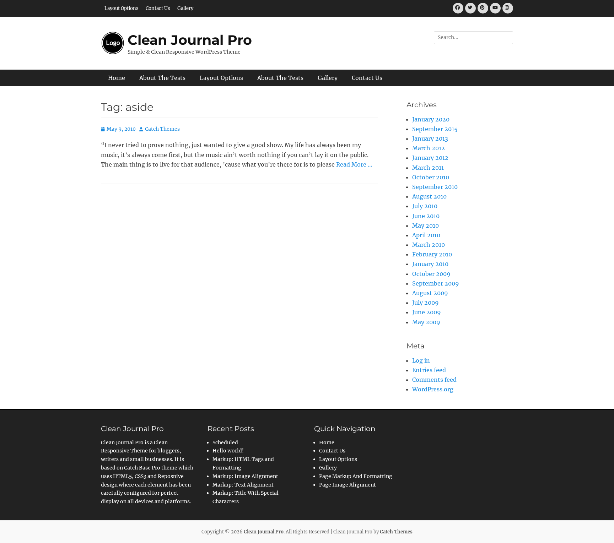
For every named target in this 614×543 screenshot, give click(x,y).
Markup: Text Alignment (243, 485)
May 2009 (426, 322)
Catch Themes (162, 129)
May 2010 (425, 225)
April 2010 (426, 235)
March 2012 (428, 148)
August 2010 (429, 196)
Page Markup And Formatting (355, 476)
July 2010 (424, 206)
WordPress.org (432, 389)
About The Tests (162, 77)
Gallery (185, 8)
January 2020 (430, 119)
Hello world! (228, 450)
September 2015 (435, 128)
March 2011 (428, 167)
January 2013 (430, 138)
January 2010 (430, 263)
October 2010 (430, 177)
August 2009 (430, 293)
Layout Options (121, 8)
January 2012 (430, 157)
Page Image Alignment (347, 485)
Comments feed (434, 379)
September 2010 (435, 186)
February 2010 (432, 254)
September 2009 (435, 283)
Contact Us (158, 8)
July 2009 (425, 302)
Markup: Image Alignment (245, 476)
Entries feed (429, 370)
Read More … (354, 164)
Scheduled (225, 442)
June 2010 (426, 215)
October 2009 (431, 273)
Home (116, 77)
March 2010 (428, 244)
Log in (421, 360)
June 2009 (426, 312)
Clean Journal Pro (190, 40)
